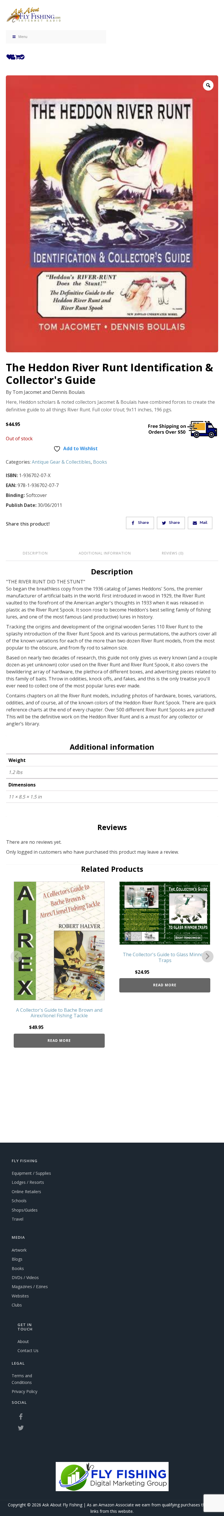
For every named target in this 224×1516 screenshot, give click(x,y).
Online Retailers (26, 1191)
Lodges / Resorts (28, 1182)
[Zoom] (208, 85)
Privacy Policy (24, 1391)
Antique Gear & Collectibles (61, 462)
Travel (17, 1219)
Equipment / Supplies (31, 1173)
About (23, 1341)
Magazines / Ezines (30, 1286)
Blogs (17, 1259)
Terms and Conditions (22, 1379)
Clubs (17, 1305)
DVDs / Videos (25, 1277)
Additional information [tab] (105, 553)
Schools (19, 1200)
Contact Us (28, 1350)
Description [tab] (35, 553)
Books (100, 462)
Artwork (19, 1250)
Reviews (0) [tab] (172, 553)
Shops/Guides (25, 1210)
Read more (59, 1040)
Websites (20, 1296)
